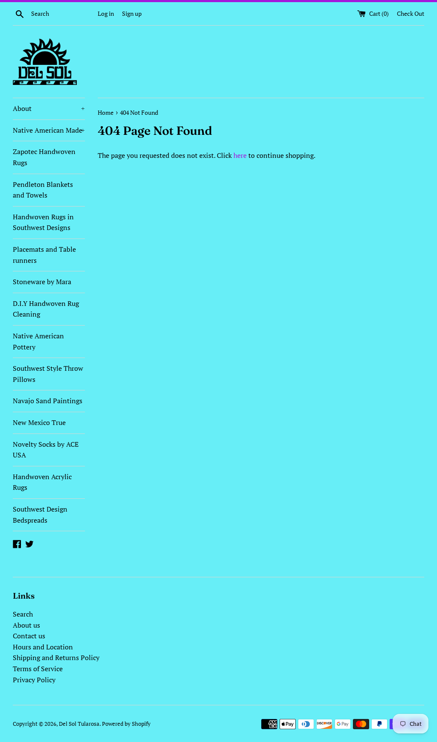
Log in (106, 13)
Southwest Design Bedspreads (40, 514)
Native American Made (49, 130)
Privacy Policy (34, 679)
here (240, 155)
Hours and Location (43, 647)
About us (26, 625)
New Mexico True (39, 422)
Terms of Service (38, 668)
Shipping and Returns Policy (56, 657)
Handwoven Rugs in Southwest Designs (43, 222)
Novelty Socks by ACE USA (46, 449)
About (49, 108)
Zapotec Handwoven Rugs (44, 157)
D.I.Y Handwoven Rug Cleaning (46, 309)
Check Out (410, 13)
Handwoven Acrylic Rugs (42, 482)
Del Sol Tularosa (79, 723)
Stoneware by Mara (42, 281)
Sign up (132, 13)
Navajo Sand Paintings (47, 400)
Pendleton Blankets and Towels (43, 190)
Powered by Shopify (126, 723)
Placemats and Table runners (44, 254)
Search (23, 614)
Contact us (29, 635)
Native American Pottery (38, 341)
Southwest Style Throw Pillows (48, 374)
